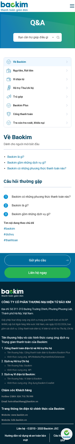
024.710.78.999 (24, 396)
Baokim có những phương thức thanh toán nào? (36, 168)
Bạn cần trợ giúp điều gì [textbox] (33, 37)
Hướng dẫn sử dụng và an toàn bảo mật (25, 437)
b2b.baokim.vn (19, 420)
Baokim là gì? (15, 157)
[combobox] (34, 37)
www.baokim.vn (19, 415)
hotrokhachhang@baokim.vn (22, 401)
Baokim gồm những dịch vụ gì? (26, 162)
